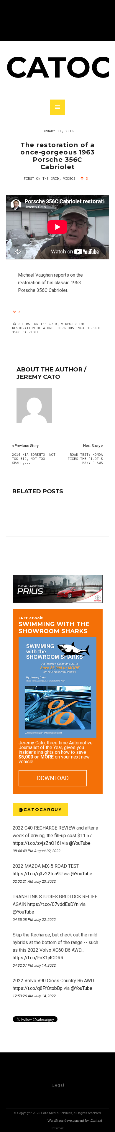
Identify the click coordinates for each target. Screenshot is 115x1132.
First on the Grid (41, 178)
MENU (57, 107)
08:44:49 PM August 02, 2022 (36, 851)
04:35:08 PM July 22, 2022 (34, 919)
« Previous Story (25, 445)
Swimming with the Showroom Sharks (54, 625)
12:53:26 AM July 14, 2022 (34, 996)
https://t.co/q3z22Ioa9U (38, 874)
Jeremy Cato (38, 376)
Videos (69, 178)
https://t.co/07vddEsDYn (52, 904)
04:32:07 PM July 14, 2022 (34, 965)
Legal (58, 1085)
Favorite (24, 857)
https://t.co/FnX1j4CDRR (38, 958)
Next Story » (93, 445)
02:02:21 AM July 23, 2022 (34, 881)
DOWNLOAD (53, 778)
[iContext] (27, 1121)
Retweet (19, 857)
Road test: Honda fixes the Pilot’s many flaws (85, 459)
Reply (15, 857)
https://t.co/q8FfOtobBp (38, 988)
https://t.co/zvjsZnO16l (37, 843)
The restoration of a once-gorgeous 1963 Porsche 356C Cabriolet (57, 156)
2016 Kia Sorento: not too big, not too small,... (33, 459)
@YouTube (80, 843)
